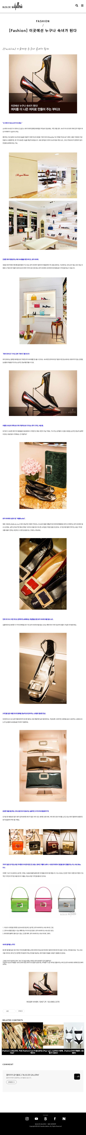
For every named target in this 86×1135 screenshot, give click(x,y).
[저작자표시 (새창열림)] (25, 1011)
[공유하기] (10, 1011)
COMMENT (8, 1064)
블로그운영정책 (52, 1124)
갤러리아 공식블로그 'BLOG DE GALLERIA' (22, 1075)
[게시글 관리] (13, 1011)
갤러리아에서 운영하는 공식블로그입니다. (19, 1078)
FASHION (43, 21)
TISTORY (45, 1115)
